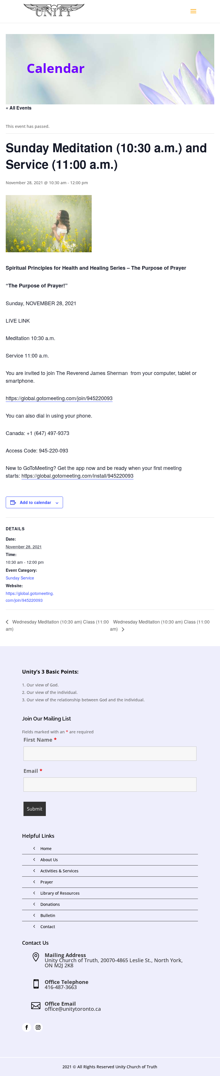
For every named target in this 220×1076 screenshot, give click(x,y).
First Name (40, 739)
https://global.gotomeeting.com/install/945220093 (77, 475)
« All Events (19, 107)
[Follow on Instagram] (38, 1027)
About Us (49, 859)
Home (46, 848)
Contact (47, 926)
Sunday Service (20, 578)
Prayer (46, 882)
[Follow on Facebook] (26, 1027)
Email (32, 770)
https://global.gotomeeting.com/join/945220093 (59, 398)
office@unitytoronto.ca (73, 1008)
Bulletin (47, 915)
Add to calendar (35, 502)
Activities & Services (59, 870)
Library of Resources (60, 893)
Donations (50, 904)
